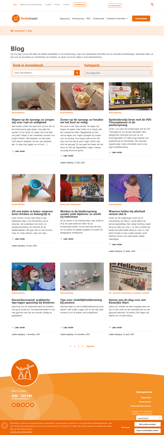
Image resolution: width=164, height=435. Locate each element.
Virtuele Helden (147, 414)
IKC (110, 293)
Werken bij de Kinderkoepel (70, 204)
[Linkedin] (32, 405)
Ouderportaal (98, 18)
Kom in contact (19, 390)
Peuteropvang (78, 18)
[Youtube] (27, 405)
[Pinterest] (23, 405)
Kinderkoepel (19, 30)
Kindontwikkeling (18, 113)
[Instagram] (18, 405)
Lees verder (20, 151)
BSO (88, 18)
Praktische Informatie (116, 18)
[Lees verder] (13, 151)
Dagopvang (65, 18)
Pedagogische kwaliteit (140, 293)
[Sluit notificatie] (160, 418)
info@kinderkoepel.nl (21, 398)
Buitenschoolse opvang (141, 406)
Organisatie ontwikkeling (122, 293)
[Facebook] (14, 405)
